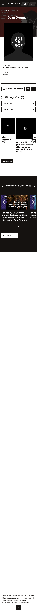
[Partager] (28, 89)
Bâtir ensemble (6, 138)
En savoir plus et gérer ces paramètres (15, 602)
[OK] (18, 608)
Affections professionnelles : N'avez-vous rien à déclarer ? (24, 146)
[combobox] (18, 103)
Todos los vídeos (10, 236)
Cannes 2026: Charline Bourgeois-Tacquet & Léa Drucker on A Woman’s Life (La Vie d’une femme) (14, 216)
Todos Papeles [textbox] (9, 109)
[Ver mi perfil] (32, 4)
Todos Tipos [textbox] (8, 104)
